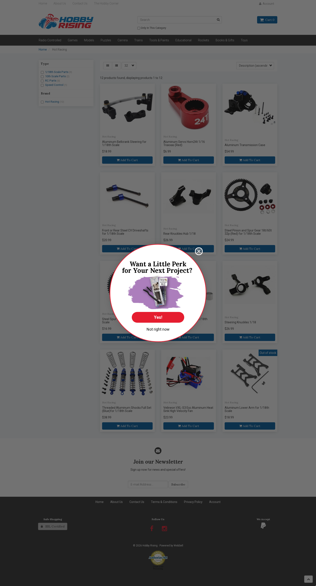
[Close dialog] (198, 251)
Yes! (158, 317)
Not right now (158, 329)
